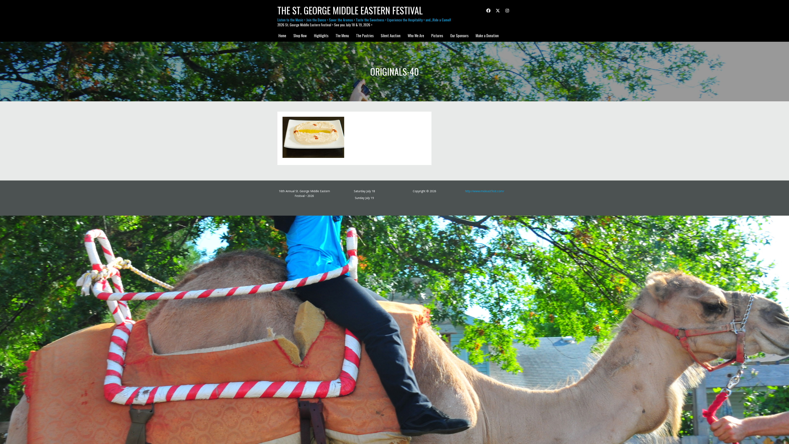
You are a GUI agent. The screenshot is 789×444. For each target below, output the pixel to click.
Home (282, 35)
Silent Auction (390, 35)
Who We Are (416, 35)
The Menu (342, 35)
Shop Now (300, 35)
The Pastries (365, 35)
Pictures (437, 35)
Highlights (321, 35)
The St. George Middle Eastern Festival (350, 10)
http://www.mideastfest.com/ (484, 191)
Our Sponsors (459, 35)
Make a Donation (487, 35)
